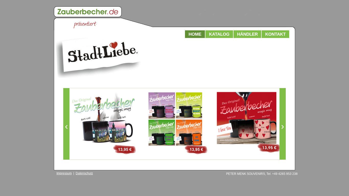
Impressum (64, 173)
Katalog (219, 34)
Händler (247, 34)
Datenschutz (84, 173)
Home (195, 34)
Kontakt (275, 34)
